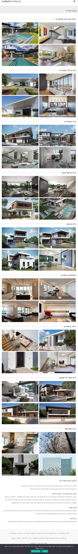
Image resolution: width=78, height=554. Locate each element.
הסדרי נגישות (16, 538)
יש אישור (45, 551)
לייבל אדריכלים (27, 538)
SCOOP (33, 543)
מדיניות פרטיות (36, 551)
